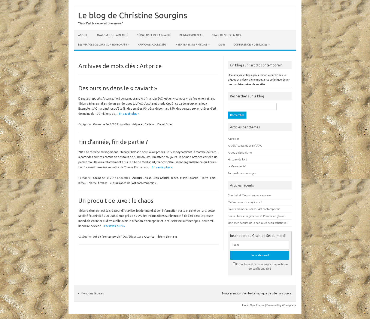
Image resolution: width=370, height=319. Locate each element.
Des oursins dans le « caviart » (117, 88)
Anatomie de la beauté (112, 35)
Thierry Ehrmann (97, 182)
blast (148, 177)
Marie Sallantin (189, 177)
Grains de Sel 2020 (104, 124)
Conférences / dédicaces (250, 44)
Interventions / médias (191, 44)
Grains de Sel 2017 (104, 177)
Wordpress (289, 305)
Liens (221, 44)
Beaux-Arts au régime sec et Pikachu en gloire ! (256, 216)
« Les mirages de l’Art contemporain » (133, 182)
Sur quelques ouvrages (242, 173)
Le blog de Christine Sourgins (132, 15)
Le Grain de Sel (237, 166)
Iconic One (248, 305)
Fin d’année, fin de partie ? (113, 141)
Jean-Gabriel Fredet (165, 177)
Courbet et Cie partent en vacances (249, 195)
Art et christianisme (240, 152)
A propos (233, 138)
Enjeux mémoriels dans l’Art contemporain (254, 208)
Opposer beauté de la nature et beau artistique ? (258, 222)
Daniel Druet (165, 124)
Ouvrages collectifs (152, 44)
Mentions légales (92, 293)
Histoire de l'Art (237, 159)
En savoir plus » (129, 113)
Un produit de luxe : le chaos (115, 200)
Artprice (137, 124)
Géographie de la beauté (154, 35)
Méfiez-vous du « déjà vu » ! (245, 202)
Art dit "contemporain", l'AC (110, 236)
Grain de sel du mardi (227, 35)
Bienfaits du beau (191, 35)
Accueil (83, 35)
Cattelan (150, 124)
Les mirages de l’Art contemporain (102, 44)
